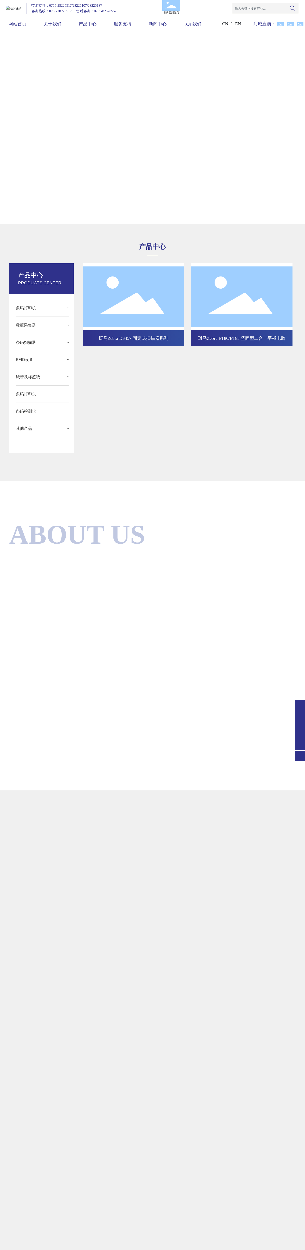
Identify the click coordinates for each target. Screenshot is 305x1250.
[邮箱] (300, 735)
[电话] (300, 715)
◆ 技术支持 (191, 939)
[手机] (300, 725)
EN (238, 23)
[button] (34, 212)
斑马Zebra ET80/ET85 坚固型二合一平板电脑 (241, 338)
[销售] (300, 705)
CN (225, 23)
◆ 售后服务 (191, 845)
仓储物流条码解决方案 (44, 707)
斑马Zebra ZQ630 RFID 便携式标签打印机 (133, 427)
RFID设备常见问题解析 (259, 1185)
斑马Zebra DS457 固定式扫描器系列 (133, 338)
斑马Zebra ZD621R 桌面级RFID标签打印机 (241, 427)
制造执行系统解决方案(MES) (242, 707)
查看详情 (14, 1200)
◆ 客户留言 (191, 1033)
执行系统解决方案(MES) (142, 707)
